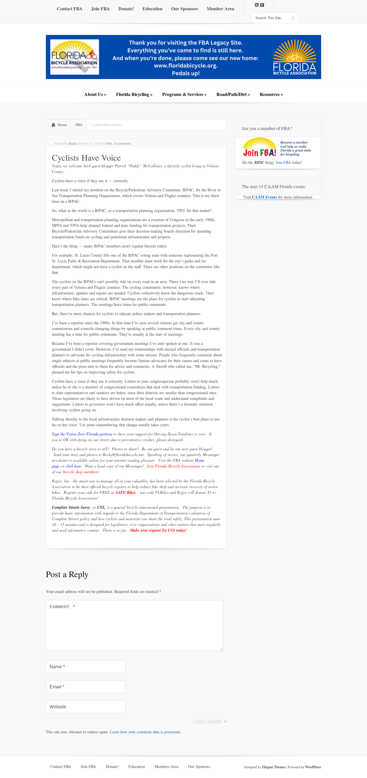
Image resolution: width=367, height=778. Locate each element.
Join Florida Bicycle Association (173, 466)
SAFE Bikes (126, 492)
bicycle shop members (80, 471)
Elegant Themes (274, 767)
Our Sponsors (199, 767)
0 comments (123, 143)
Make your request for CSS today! (158, 530)
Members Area (166, 767)
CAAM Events (264, 197)
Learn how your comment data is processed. (145, 731)
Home (62, 124)
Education (136, 767)
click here (73, 466)
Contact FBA (60, 767)
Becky (73, 143)
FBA (78, 124)
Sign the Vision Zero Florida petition (82, 434)
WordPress (313, 767)
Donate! (112, 767)
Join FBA (283, 162)
